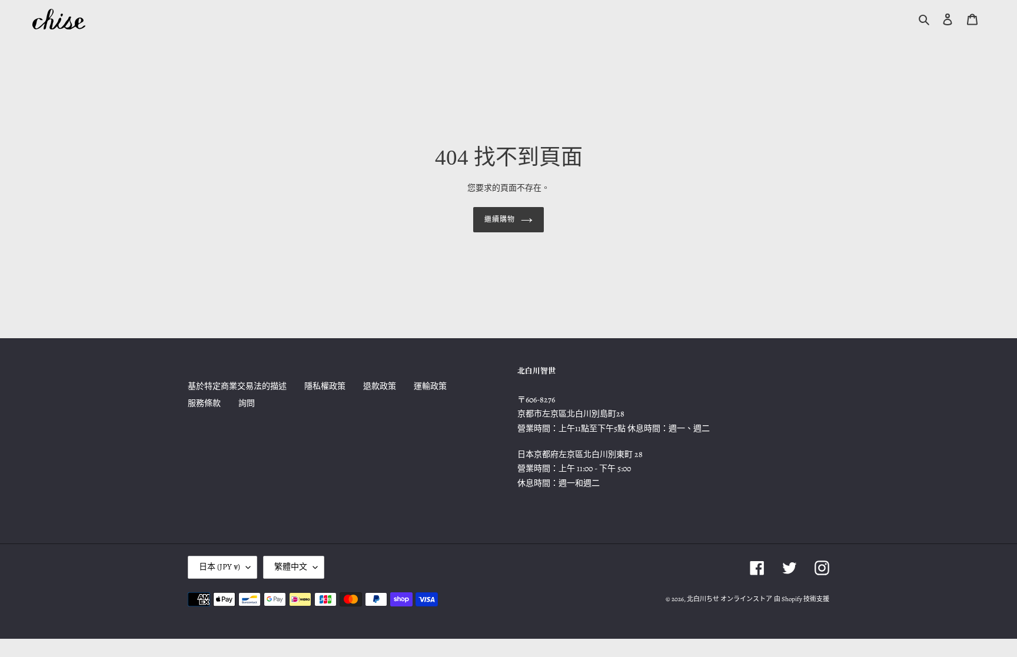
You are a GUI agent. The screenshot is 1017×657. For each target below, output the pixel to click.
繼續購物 (499, 219)
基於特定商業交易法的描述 (237, 386)
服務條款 (204, 403)
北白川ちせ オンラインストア (729, 599)
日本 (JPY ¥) (219, 566)
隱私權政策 (324, 386)
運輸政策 (430, 386)
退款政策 (379, 386)
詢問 (246, 403)
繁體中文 (290, 566)
